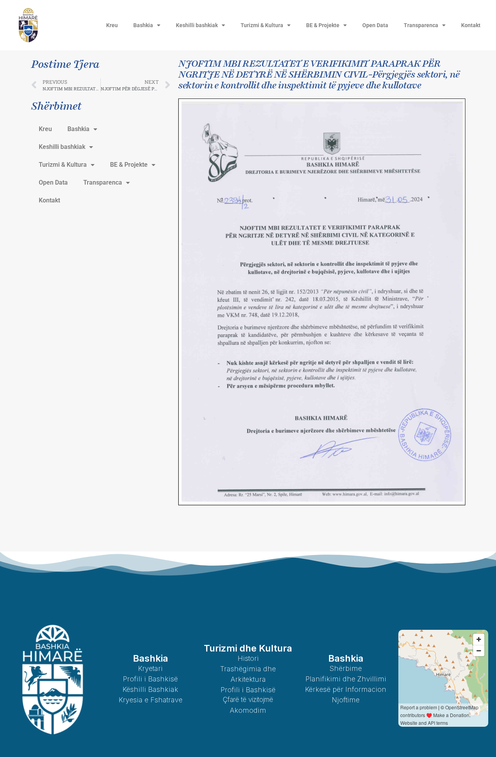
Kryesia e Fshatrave (151, 700)
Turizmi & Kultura (262, 25)
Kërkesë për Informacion (345, 689)
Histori (248, 658)
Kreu (112, 25)
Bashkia (143, 25)
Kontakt (470, 25)
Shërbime (345, 668)
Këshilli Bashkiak (150, 689)
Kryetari (150, 668)
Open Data (375, 25)
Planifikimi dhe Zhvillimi (345, 679)
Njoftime (346, 700)
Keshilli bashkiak (197, 25)
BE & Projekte (322, 25)
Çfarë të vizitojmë (248, 699)
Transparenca (421, 25)
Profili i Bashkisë (150, 679)
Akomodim (248, 710)
